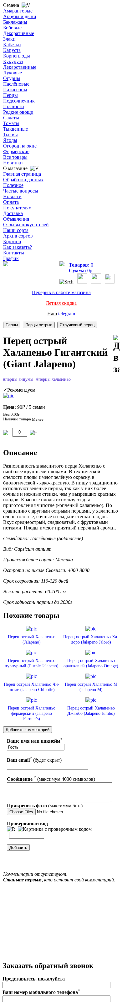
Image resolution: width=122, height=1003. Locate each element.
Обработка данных (23, 179)
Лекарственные (19, 67)
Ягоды (10, 140)
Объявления (16, 219)
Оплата (11, 202)
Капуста (12, 50)
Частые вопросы (20, 190)
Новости (12, 196)
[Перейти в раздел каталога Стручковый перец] (77, 325)
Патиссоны (15, 89)
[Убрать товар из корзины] (6, 432)
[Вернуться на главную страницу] (5, 264)
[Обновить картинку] (11, 829)
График (11, 258)
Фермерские (16, 151)
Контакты (13, 252)
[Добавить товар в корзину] (33, 432)
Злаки (9, 39)
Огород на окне (20, 145)
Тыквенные (15, 129)
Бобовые (12, 27)
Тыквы (10, 134)
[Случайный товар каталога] (109, 281)
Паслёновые (16, 84)
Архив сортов (18, 235)
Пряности (13, 106)
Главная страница (22, 174)
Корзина (12, 241)
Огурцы (11, 78)
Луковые (12, 72)
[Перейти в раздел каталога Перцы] (11, 325)
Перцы (10, 95)
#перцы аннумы (18, 379)
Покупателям (17, 207)
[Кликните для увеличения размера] (8, 396)
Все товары (15, 157)
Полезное (13, 185)
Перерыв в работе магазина (61, 292)
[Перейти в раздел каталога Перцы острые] (39, 325)
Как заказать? (17, 247)
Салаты (11, 117)
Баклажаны (15, 22)
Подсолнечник (19, 100)
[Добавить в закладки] (116, 355)
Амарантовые (18, 10)
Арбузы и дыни (19, 16)
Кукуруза (13, 61)
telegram (66, 313)
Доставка (13, 213)
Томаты (11, 123)
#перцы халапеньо (53, 379)
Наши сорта (15, 230)
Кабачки (12, 44)
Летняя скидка (61, 303)
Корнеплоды (16, 55)
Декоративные (18, 33)
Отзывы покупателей (26, 224)
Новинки (13, 162)
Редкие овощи (18, 112)
